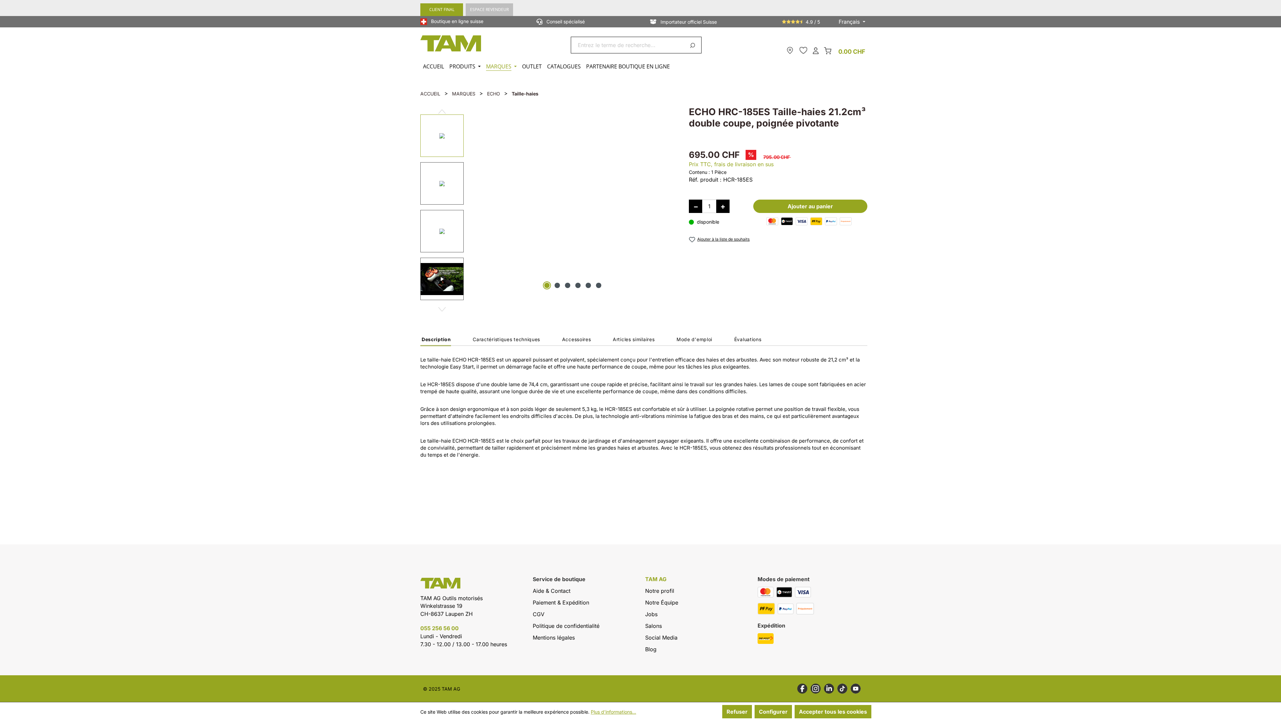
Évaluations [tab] (748, 339)
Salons (653, 626)
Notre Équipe (661, 602)
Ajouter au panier (810, 206)
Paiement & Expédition (561, 602)
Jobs (651, 614)
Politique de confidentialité (566, 626)
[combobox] (628, 45)
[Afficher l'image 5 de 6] (588, 285)
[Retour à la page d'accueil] (451, 43)
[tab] (435, 341)
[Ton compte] (815, 50)
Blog (651, 649)
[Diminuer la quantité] (695, 206)
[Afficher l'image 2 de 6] (557, 285)
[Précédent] (442, 108)
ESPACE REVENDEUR (489, 9)
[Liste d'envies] (803, 50)
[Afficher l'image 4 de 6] (578, 285)
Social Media (661, 637)
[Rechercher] (694, 45)
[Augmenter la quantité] (723, 206)
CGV (538, 614)
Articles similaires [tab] (634, 339)
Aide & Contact (551, 590)
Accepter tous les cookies (833, 711)
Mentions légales (554, 637)
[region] (548, 205)
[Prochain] (442, 306)
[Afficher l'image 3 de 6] (567, 285)
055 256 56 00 (439, 628)
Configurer (773, 711)
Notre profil (659, 590)
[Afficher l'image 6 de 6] (598, 285)
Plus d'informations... (613, 712)
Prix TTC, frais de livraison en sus (731, 164)
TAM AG (656, 579)
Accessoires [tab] (576, 339)
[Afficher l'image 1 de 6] (547, 285)
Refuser (737, 711)
